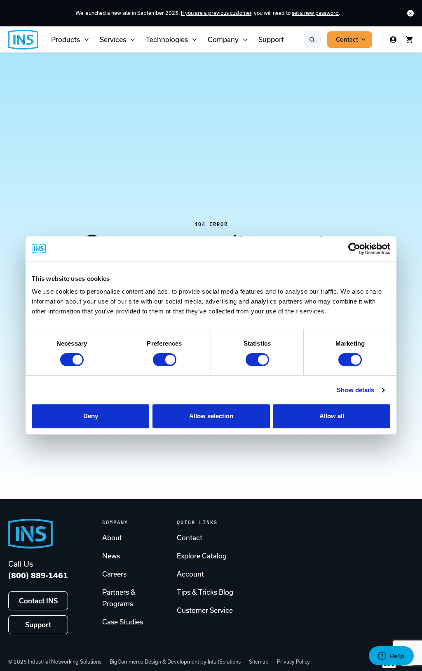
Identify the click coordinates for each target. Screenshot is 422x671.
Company (223, 39)
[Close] (410, 13)
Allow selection (211, 415)
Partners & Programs (119, 598)
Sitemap (259, 661)
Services (113, 39)
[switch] (164, 359)
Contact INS (38, 601)
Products (65, 39)
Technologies (167, 39)
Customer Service (205, 610)
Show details (355, 389)
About (112, 538)
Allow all (331, 415)
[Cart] (409, 39)
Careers (114, 574)
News (111, 556)
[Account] (393, 39)
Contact (347, 39)
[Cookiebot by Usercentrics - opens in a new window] (354, 249)
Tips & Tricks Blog (205, 592)
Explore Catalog (202, 556)
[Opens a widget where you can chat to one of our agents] (391, 656)
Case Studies (122, 622)
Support (271, 39)
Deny (90, 415)
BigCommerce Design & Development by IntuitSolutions (175, 661)
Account (190, 574)
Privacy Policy (293, 661)
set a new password (315, 13)
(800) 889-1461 (38, 575)
